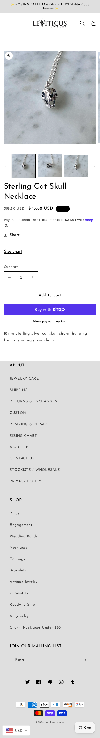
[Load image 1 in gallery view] (23, 166)
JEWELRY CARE (24, 379)
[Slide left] (5, 167)
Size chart (13, 251)
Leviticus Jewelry (55, 722)
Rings (14, 513)
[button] (6, 23)
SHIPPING (19, 390)
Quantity (11, 267)
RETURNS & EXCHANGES (33, 401)
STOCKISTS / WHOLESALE (35, 470)
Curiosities (19, 593)
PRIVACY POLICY (26, 481)
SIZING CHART (23, 436)
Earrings (17, 559)
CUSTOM (18, 413)
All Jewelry (19, 616)
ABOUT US (20, 447)
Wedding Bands (24, 536)
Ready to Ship (22, 605)
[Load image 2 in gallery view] (50, 166)
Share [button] (15, 235)
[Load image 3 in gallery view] (76, 166)
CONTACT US (22, 458)
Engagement (21, 525)
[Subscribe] (84, 660)
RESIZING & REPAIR (28, 424)
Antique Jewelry (23, 582)
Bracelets (18, 570)
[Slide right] (94, 167)
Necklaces (19, 548)
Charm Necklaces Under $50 (35, 627)
